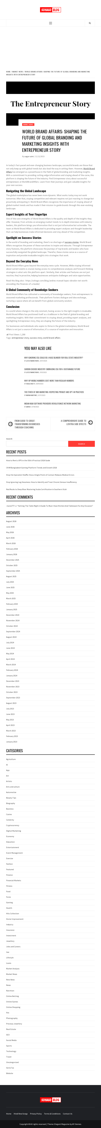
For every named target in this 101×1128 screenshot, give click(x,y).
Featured (10, 869)
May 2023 (10, 719)
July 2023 (10, 708)
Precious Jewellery (14, 1023)
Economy (10, 836)
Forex (8, 897)
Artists (9, 781)
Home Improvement (15, 919)
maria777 (10, 506)
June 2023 (10, 714)
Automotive (11, 792)
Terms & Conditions (52, 1113)
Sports (9, 1045)
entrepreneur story (20, 337)
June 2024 (10, 648)
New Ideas (10, 979)
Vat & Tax (10, 1068)
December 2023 (12, 681)
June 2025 (10, 587)
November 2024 (12, 620)
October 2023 (11, 692)
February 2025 (12, 604)
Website (9, 1073)
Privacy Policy (36, 1113)
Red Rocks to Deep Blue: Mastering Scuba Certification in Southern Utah (36, 489)
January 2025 (11, 609)
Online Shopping (13, 1007)
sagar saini (29, 156)
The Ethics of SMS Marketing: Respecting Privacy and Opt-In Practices (54, 392)
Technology (11, 1051)
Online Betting (12, 996)
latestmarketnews (32, 361)
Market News (28, 124)
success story (36, 337)
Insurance (10, 930)
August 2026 (11, 521)
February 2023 (12, 736)
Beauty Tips (11, 798)
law (7, 952)
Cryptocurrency (12, 825)
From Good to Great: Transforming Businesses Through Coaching (27, 424)
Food (8, 891)
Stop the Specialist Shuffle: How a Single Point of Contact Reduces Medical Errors (40, 475)
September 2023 (13, 697)
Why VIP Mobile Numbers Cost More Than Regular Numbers (49, 380)
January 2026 (11, 554)
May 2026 (10, 532)
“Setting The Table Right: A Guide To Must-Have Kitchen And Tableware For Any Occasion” (55, 506)
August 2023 (11, 703)
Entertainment (12, 847)
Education (10, 842)
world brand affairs (51, 337)
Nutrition (10, 990)
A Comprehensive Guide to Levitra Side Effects (73, 422)
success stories (72, 242)
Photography (11, 1018)
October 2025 (11, 565)
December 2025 (12, 560)
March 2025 (11, 598)
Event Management (14, 853)
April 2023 (10, 725)
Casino (9, 814)
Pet (7, 1012)
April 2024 (10, 659)
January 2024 (11, 675)
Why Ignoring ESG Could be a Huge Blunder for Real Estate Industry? (53, 357)
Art (7, 775)
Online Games (12, 1001)
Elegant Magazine (61, 1124)
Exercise (9, 858)
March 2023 (11, 730)
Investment (11, 935)
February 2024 (12, 670)
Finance (9, 875)
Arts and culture (13, 787)
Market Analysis (12, 968)
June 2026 (10, 527)
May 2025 (10, 593)
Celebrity (10, 820)
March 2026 (11, 543)
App (7, 770)
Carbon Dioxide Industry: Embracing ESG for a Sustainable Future (52, 369)
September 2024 (13, 631)
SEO (8, 1034)
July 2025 (10, 582)
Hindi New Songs (21, 1113)
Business (10, 809)
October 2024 (11, 626)
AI (7, 764)
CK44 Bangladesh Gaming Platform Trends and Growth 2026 (31, 467)
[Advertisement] (50, 48)
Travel (8, 1057)
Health (9, 908)
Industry (9, 924)
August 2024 (11, 637)
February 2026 (12, 549)
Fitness (9, 886)
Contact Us (67, 1113)
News (8, 985)
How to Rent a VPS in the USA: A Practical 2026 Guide (28, 460)
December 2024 (12, 615)
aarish (28, 407)
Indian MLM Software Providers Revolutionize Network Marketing (52, 403)
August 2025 (11, 576)
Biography (10, 803)
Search (9, 439)
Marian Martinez (31, 395)
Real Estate (11, 1029)
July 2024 (10, 642)
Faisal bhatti (30, 384)
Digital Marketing (13, 831)
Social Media (11, 1040)
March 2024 (11, 664)
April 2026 (10, 538)
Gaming (9, 902)
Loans (8, 963)
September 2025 (13, 571)
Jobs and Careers (13, 946)
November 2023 (12, 686)
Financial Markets (13, 880)
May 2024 (10, 653)
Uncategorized (12, 1062)
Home (8, 1113)
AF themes (76, 1124)
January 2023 (11, 741)
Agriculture (11, 759)
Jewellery (10, 941)
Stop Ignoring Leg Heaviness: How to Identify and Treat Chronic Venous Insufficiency (41, 482)
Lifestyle (10, 957)
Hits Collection (12, 913)
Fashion (9, 864)
